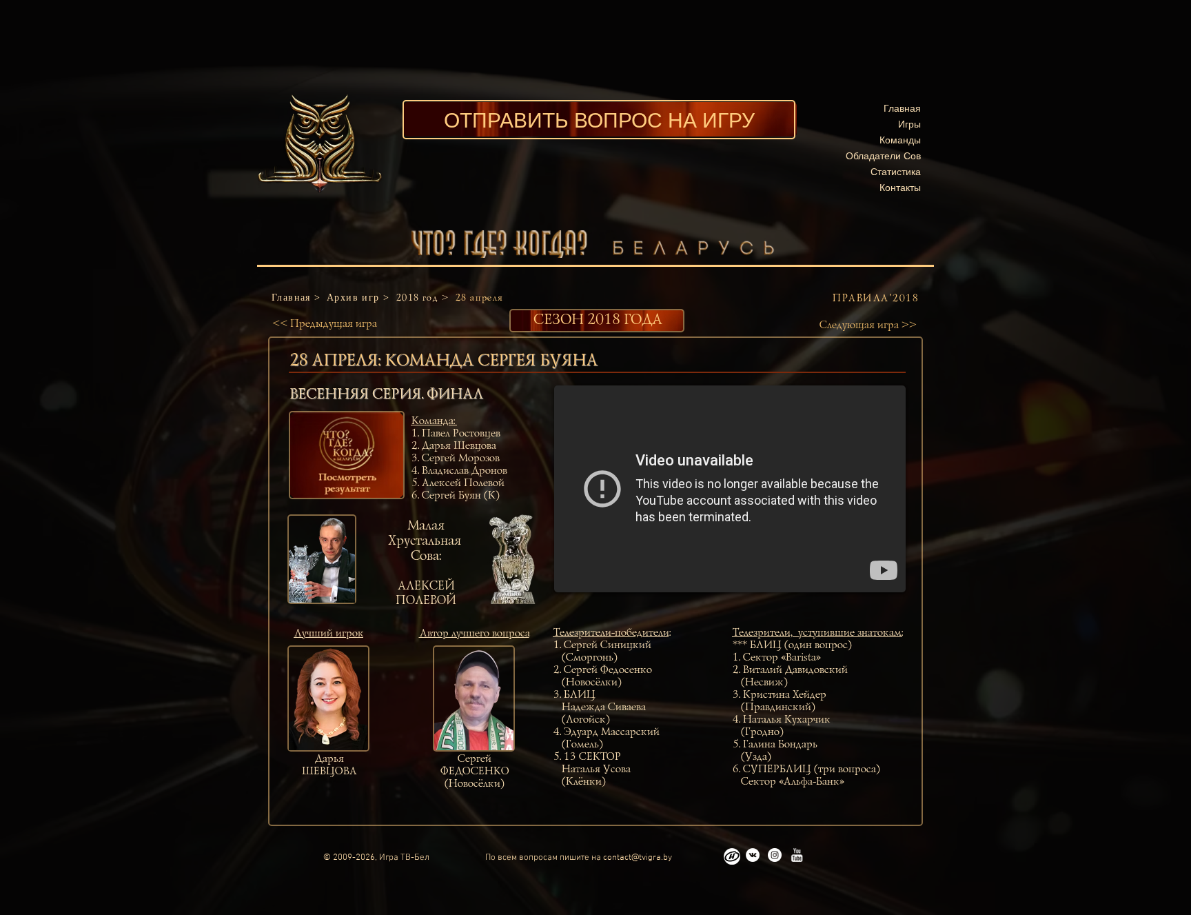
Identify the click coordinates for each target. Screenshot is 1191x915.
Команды (900, 139)
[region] (346, 455)
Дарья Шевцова (458, 446)
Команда (432, 421)
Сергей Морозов (460, 458)
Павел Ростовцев (460, 433)
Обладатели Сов (883, 155)
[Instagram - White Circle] (775, 855)
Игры (909, 124)
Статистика (896, 171)
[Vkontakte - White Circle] (753, 855)
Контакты (900, 187)
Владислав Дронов (464, 470)
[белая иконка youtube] (797, 855)
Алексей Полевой (462, 483)
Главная (902, 108)
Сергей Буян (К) (460, 495)
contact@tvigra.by (637, 857)
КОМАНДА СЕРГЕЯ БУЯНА (490, 361)
